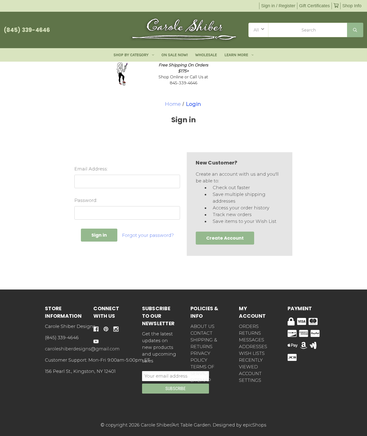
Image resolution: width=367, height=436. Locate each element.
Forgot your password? (148, 235)
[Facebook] (96, 329)
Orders (249, 326)
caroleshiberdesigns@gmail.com (82, 349)
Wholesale (206, 54)
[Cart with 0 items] (336, 5)
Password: (85, 200)
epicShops (254, 425)
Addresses (253, 346)
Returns (250, 333)
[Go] (355, 30)
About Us (202, 326)
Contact (201, 333)
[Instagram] (116, 329)
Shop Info (352, 5)
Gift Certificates (314, 5)
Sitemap (200, 380)
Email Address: (91, 169)
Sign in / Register (278, 5)
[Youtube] (96, 341)
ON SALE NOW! (175, 54)
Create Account (225, 238)
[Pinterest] (106, 329)
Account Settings (250, 377)
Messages (251, 340)
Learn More (236, 54)
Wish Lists (252, 353)
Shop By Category (131, 54)
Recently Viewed (251, 363)
